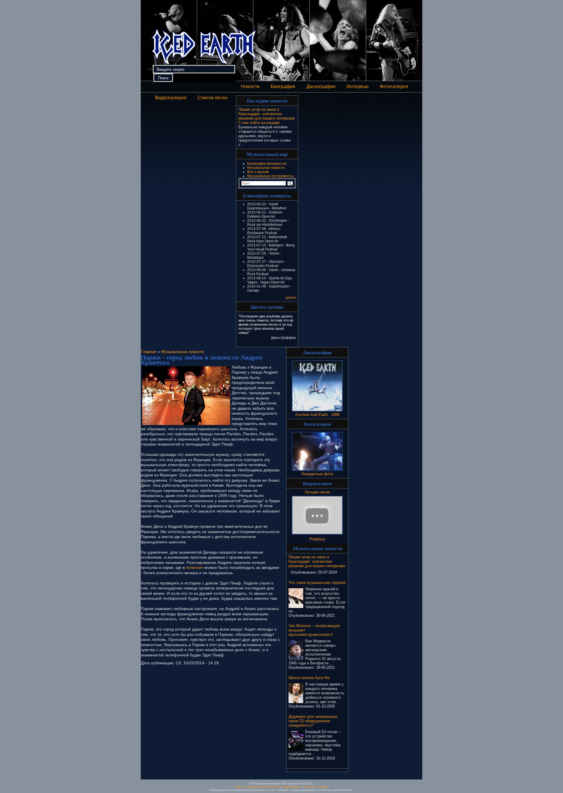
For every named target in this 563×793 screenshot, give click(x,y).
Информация (291, 786)
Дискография (320, 86)
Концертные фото (317, 474)
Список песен (213, 97)
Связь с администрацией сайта (257, 786)
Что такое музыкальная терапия (317, 582)
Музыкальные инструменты (270, 176)
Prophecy (317, 539)
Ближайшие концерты (267, 195)
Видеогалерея (170, 97)
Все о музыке (258, 172)
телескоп (194, 567)
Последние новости (267, 100)
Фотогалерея (394, 86)
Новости (250, 86)
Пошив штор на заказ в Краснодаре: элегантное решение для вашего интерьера (266, 113)
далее (291, 297)
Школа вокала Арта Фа (309, 678)
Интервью (358, 86)
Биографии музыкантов (266, 164)
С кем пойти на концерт (259, 122)
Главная (149, 351)
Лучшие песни (317, 492)
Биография (283, 86)
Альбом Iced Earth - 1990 (317, 414)
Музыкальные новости (266, 168)
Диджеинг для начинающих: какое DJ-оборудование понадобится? (314, 721)
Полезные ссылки (315, 786)
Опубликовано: (304, 572)
